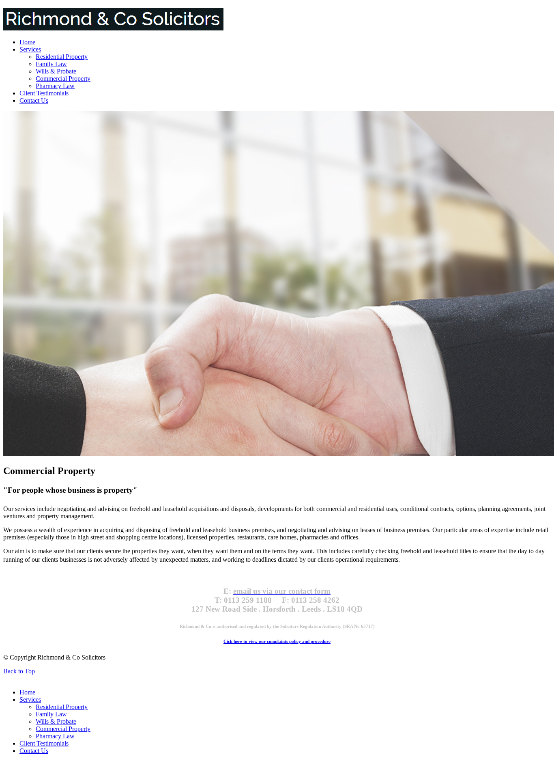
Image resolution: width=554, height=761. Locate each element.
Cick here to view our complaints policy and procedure (277, 641)
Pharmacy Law (55, 85)
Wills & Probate (56, 71)
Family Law (51, 63)
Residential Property (62, 56)
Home (27, 42)
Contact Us (33, 100)
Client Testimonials (44, 93)
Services (30, 49)
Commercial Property (63, 78)
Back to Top (19, 671)
